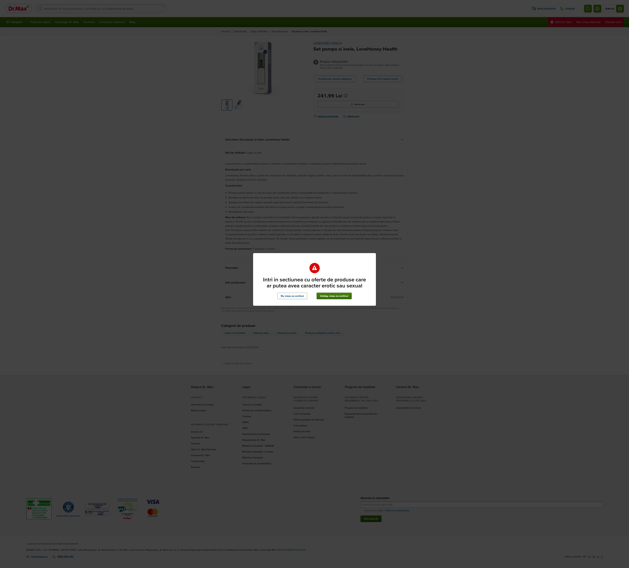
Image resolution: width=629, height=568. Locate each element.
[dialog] (314, 284)
